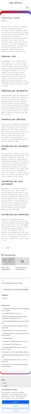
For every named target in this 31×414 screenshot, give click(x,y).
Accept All (15, 402)
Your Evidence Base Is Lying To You (12, 313)
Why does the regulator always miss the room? (15, 341)
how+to (7, 247)
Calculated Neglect (8, 338)
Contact (5, 386)
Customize (15, 406)
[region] (15, 400)
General (4, 21)
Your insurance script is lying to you (12, 344)
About (4, 383)
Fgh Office (15, 3)
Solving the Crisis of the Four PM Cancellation (15, 330)
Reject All (15, 410)
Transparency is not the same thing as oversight (15, 352)
